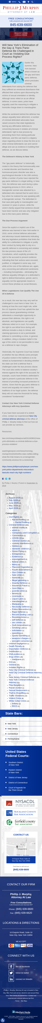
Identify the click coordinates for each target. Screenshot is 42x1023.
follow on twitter (22, 973)
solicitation (17, 630)
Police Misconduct (20, 609)
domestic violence (20, 549)
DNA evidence (15, 654)
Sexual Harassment (18, 690)
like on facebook (23, 967)
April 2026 (13, 508)
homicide (16, 577)
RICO (14, 706)
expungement (18, 559)
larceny (15, 593)
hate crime (17, 575)
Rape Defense (19, 612)
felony (15, 564)
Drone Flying (18, 551)
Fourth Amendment (21, 570)
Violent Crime (15, 698)
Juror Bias (16, 588)
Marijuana (16, 604)
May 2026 (13, 506)
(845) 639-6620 (23, 912)
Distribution (14, 651)
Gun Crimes (17, 572)
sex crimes (17, 622)
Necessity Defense (21, 607)
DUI (10, 662)
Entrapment (17, 554)
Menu (14, 2)
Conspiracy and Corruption (24, 533)
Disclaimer (21, 1019)
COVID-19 (17, 538)
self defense (17, 620)
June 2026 (14, 503)
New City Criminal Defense (21, 670)
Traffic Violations (16, 696)
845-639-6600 (21, 25)
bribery (15, 703)
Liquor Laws (17, 599)
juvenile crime (18, 591)
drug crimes (14, 657)
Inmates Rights (16, 667)
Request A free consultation (21, 34)
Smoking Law (18, 628)
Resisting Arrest (19, 617)
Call (20, 2)
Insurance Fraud (19, 585)
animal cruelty (18, 527)
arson (14, 530)
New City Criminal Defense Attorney (25, 672)
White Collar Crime (17, 701)
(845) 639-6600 (21, 869)
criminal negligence (18, 643)
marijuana (16, 659)
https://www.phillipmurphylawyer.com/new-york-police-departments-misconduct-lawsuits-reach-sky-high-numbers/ (20, 470)
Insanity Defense (20, 583)
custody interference (21, 543)
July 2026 (13, 500)
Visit (28, 2)
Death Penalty (15, 646)
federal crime (18, 562)
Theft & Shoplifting (17, 693)
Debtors (15, 546)
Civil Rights (14, 517)
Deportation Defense (18, 649)
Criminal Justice (19, 541)
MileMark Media (30, 1017)
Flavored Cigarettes (21, 567)
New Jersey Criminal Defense (22, 677)
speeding (16, 633)
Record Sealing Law (21, 614)
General (12, 665)
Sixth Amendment (20, 625)
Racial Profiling (19, 519)
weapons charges (20, 638)
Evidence (16, 556)
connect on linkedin (24, 979)
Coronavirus (17, 535)
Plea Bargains (15, 685)
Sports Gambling (20, 636)
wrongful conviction (21, 641)
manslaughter (18, 601)
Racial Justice (15, 688)
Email (24, 2)
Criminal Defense (17, 525)
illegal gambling (19, 580)
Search (32, 2)
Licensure (16, 596)
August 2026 (15, 498)
